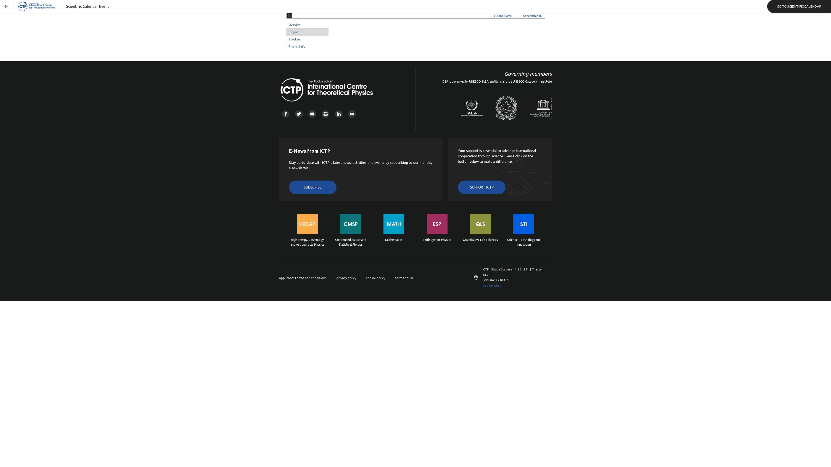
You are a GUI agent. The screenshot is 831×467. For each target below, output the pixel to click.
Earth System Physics (437, 239)
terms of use (404, 278)
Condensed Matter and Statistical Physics (350, 242)
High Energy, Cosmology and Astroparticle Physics (307, 242)
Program (294, 32)
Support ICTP (482, 187)
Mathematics (394, 239)
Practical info (297, 46)
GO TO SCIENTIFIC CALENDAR (799, 6)
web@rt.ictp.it (492, 285)
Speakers (295, 39)
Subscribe (313, 187)
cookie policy (375, 278)
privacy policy (346, 278)
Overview (294, 24)
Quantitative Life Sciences (480, 239)
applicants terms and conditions (303, 278)
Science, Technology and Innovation (524, 242)
